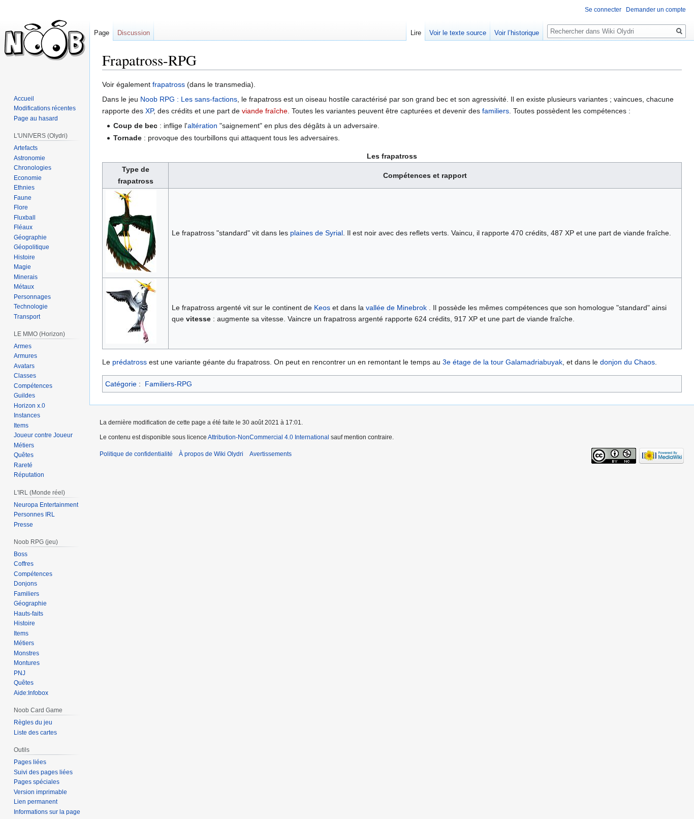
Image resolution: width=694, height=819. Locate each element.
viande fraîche (265, 111)
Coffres (24, 563)
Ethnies (24, 187)
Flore (21, 207)
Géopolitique (31, 247)
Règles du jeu (33, 722)
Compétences (33, 385)
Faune (22, 197)
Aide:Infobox (31, 692)
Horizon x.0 (29, 405)
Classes (25, 375)
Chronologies (32, 167)
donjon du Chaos (627, 362)
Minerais (26, 277)
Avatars (24, 366)
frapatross (168, 84)
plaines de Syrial (316, 233)
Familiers (26, 593)
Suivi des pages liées (43, 772)
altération (202, 126)
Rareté (23, 465)
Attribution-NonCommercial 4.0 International (268, 437)
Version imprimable (40, 792)
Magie (22, 266)
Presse (23, 524)
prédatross (129, 362)
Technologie (31, 306)
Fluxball (25, 217)
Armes (22, 346)
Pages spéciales (36, 781)
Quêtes (24, 455)
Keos (322, 308)
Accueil (24, 98)
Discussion (133, 33)
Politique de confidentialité (136, 454)
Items (21, 425)
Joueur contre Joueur (43, 435)
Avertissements (270, 454)
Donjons (25, 583)
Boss (20, 554)
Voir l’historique (516, 33)
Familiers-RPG (168, 384)
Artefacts (26, 147)
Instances (27, 415)
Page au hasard (36, 118)
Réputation (29, 474)
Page (101, 33)
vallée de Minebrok (396, 308)
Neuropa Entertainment (46, 504)
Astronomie (29, 158)
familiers (495, 111)
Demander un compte (656, 9)
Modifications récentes (45, 108)
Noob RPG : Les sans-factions (188, 99)
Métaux (24, 286)
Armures (25, 355)
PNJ (19, 673)
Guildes (24, 395)
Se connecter (603, 9)
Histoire (24, 257)
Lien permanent (35, 801)
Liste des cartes (35, 732)
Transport (27, 316)
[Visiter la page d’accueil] (44, 40)
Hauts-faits (28, 613)
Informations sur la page (47, 811)
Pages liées (30, 762)
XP (149, 111)
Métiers (24, 445)
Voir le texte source (457, 33)
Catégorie (121, 384)
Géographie (30, 237)
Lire (416, 33)
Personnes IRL (34, 514)
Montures (27, 662)
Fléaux (23, 227)
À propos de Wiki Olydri (211, 454)
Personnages (32, 296)
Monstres (26, 653)
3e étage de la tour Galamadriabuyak (502, 362)
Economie (28, 177)
